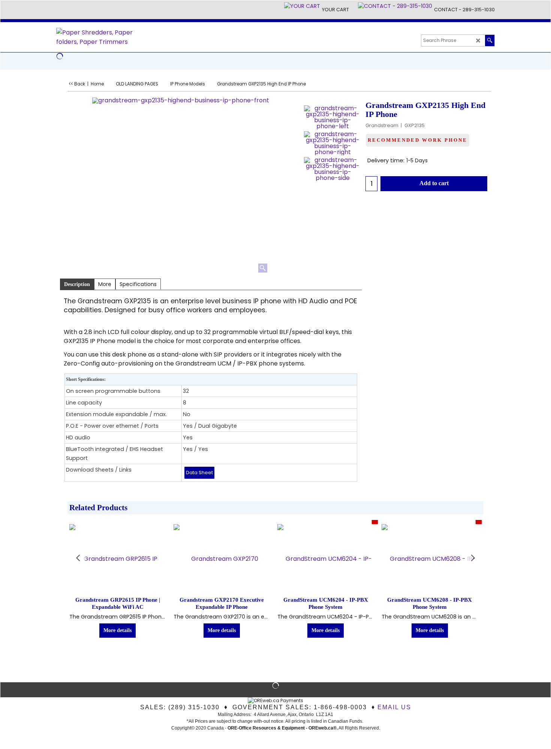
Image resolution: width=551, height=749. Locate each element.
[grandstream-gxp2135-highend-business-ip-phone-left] (332, 117)
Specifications (138, 284)
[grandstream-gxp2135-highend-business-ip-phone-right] (332, 143)
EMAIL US (394, 707)
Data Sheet (199, 472)
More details (117, 630)
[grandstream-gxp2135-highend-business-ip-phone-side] (332, 169)
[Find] (489, 40)
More (104, 284)
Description (77, 284)
